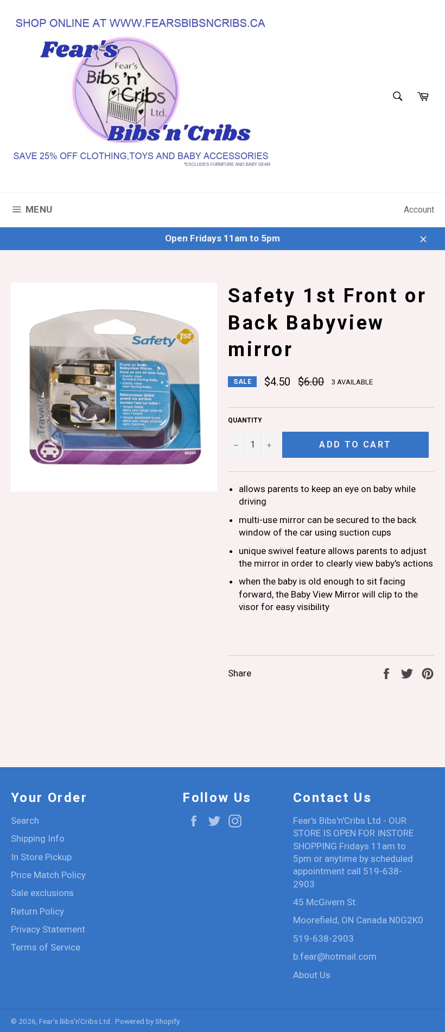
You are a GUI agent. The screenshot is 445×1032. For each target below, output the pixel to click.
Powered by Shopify (147, 1021)
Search (25, 820)
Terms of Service (45, 947)
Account (419, 209)
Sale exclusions (42, 892)
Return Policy (37, 911)
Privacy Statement (48, 929)
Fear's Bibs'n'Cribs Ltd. (75, 1021)
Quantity (245, 420)
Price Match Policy (48, 874)
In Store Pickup (41, 856)
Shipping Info (38, 838)
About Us (311, 974)
